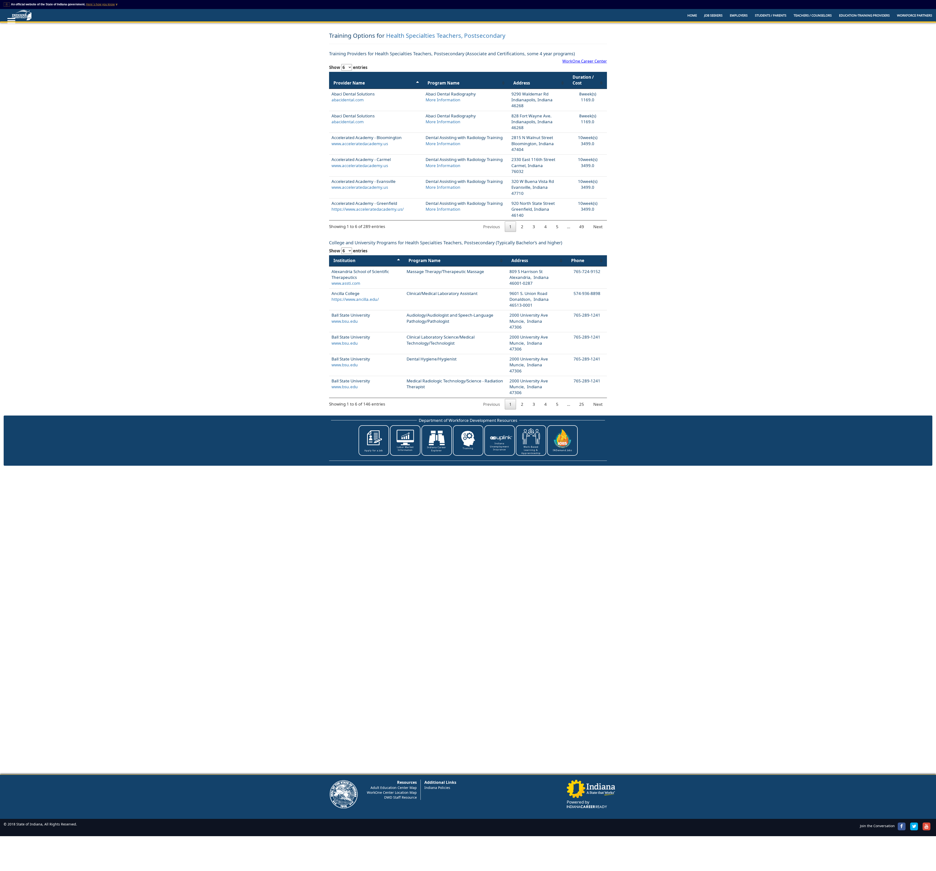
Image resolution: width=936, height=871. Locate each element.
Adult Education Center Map (393, 787)
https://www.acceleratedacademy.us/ (368, 209)
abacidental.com (348, 100)
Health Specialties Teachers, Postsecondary (445, 35)
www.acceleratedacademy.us (360, 143)
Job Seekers (713, 15)
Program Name (443, 83)
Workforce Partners (914, 15)
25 (581, 404)
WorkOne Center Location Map (392, 792)
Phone (577, 260)
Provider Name (349, 83)
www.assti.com (346, 283)
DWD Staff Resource (400, 797)
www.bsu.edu (345, 321)
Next (598, 226)
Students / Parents (770, 15)
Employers (739, 15)
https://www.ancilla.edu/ (355, 299)
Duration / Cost (583, 80)
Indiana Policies (437, 787)
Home (692, 15)
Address (521, 83)
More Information (443, 100)
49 (581, 226)
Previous (491, 226)
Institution (344, 260)
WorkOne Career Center (584, 61)
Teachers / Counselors (813, 15)
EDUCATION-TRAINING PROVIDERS (864, 15)
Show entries (348, 67)
